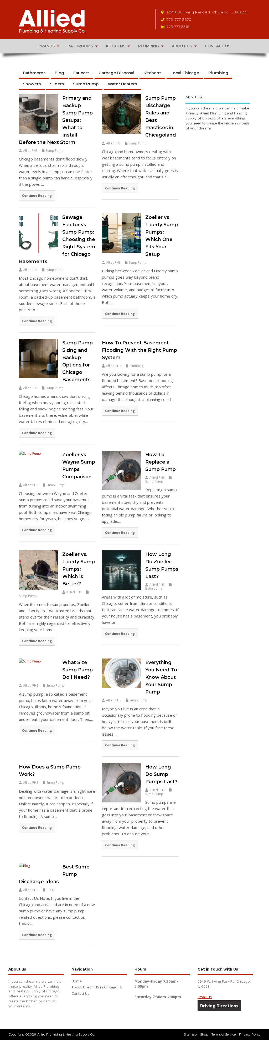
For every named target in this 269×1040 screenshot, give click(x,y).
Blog (59, 72)
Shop (204, 1034)
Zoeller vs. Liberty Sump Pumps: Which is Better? (78, 569)
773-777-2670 (179, 19)
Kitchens (152, 72)
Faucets (81, 72)
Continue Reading (37, 195)
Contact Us (80, 993)
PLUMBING (148, 46)
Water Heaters (122, 83)
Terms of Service (223, 1034)
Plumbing (218, 72)
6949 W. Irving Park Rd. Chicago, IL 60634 (206, 12)
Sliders (57, 83)
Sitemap (190, 1034)
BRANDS (47, 46)
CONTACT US (217, 46)
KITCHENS (115, 46)
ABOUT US (182, 46)
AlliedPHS (30, 150)
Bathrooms (34, 72)
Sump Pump (86, 83)
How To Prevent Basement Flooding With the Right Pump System (139, 350)
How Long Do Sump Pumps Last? (161, 774)
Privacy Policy (250, 1034)
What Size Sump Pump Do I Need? (77, 670)
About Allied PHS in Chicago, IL (96, 987)
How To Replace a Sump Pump (160, 462)
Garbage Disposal (116, 72)
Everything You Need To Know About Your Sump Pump (161, 677)
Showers (32, 83)
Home (76, 981)
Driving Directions (219, 1006)
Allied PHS (113, 366)
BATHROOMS (80, 46)
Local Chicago (184, 72)
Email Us (205, 996)
